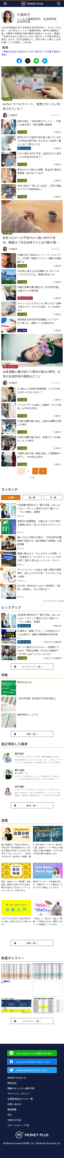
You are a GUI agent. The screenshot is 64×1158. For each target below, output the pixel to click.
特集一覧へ (32, 734)
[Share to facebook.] (19, 60)
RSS (9, 1114)
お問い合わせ (14, 1104)
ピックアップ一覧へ (32, 666)
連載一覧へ (32, 943)
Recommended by (50, 601)
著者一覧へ (32, 805)
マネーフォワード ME (18, 1125)
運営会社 (12, 1083)
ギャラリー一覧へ (32, 1021)
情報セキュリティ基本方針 (21, 1088)
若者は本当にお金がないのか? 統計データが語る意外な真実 (31, 53)
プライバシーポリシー (18, 1093)
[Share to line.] (36, 60)
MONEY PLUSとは (16, 1077)
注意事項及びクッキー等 (20, 1098)
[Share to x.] (27, 60)
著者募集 (12, 1109)
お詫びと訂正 (14, 1120)
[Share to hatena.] (44, 60)
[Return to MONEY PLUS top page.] (32, 3)
